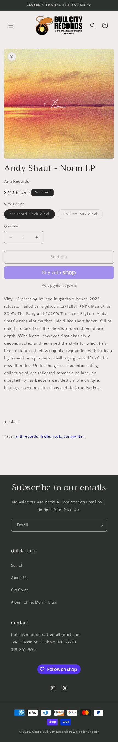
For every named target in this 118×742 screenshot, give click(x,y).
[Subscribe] (101, 525)
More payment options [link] (59, 286)
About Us (19, 578)
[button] (11, 25)
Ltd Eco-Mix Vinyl (83, 215)
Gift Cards (20, 590)
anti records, (27, 436)
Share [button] (15, 422)
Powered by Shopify (84, 731)
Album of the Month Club (33, 602)
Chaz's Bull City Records (50, 731)
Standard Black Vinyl (32, 215)
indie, (46, 436)
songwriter (74, 436)
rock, (57, 436)
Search (17, 565)
